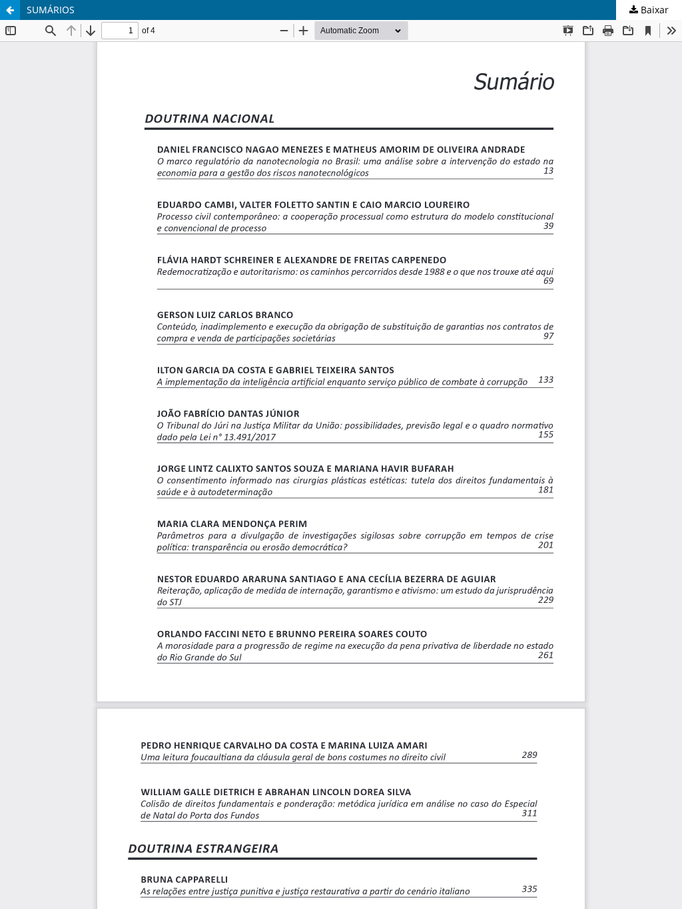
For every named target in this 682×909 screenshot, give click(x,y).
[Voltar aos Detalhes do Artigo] (10, 10)
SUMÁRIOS (51, 9)
